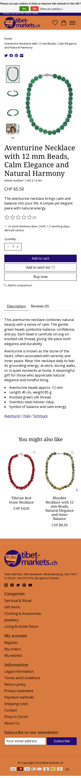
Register (11, 642)
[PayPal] (53, 769)
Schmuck (40, 416)
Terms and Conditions (22, 678)
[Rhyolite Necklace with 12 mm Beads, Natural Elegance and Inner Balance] (60, 470)
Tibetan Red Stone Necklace (21, 500)
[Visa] (27, 769)
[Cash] (59, 769)
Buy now (40, 276)
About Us (11, 723)
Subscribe (62, 741)
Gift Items (12, 607)
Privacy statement (18, 690)
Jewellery (11, 620)
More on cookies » (51, 8)
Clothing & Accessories (22, 613)
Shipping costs (16, 703)
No (34, 8)
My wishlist (13, 655)
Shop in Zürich (16, 716)
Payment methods (19, 697)
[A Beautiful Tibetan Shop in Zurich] (22, 22)
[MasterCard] (20, 769)
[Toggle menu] (72, 23)
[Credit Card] (46, 769)
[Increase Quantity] (17, 247)
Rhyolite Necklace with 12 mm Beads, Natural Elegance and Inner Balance (59, 508)
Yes (24, 8)
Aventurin (12, 416)
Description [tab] (16, 306)
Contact (10, 710)
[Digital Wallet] (36, 769)
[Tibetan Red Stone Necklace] (21, 470)
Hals (26, 416)
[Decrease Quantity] (8, 247)
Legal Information (19, 671)
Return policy (15, 684)
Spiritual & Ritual (17, 600)
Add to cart (40, 258)
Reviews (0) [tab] (40, 306)
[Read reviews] (18, 217)
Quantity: (10, 239)
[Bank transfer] (13, 769)
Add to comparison (20, 285)
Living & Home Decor (21, 626)
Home (8, 38)
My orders (12, 649)
